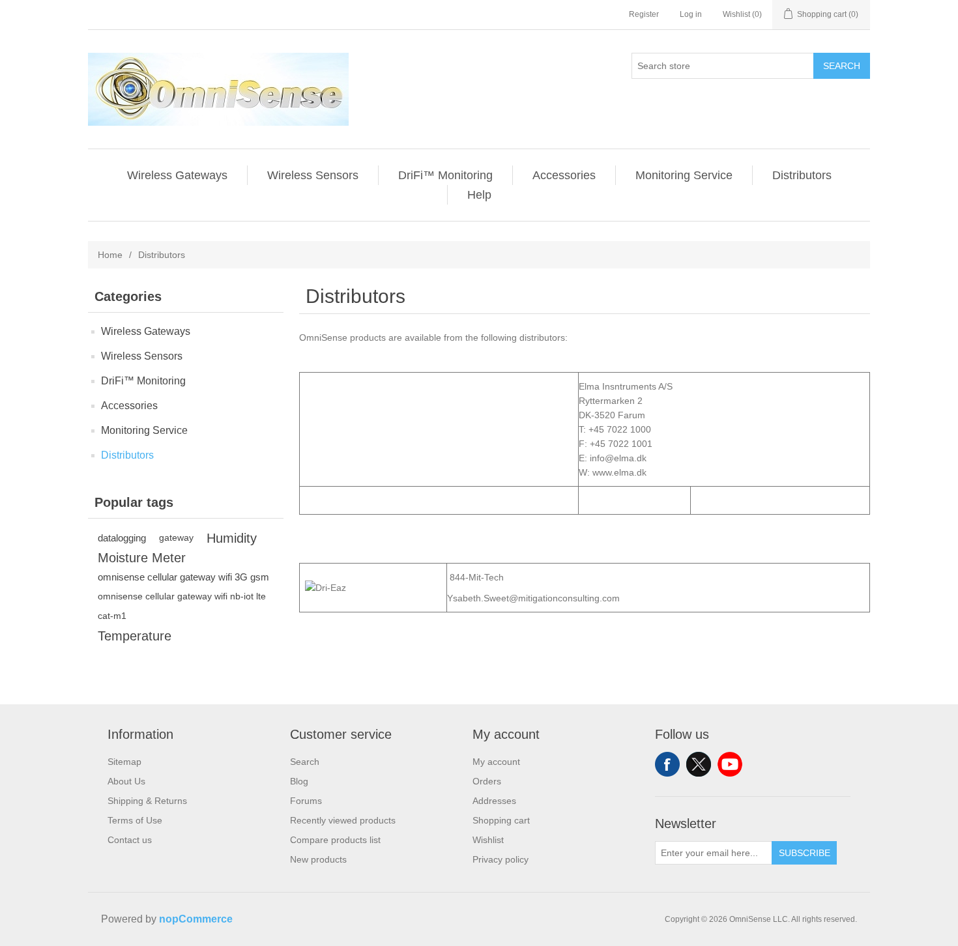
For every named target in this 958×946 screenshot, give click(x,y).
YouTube (730, 764)
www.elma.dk (619, 472)
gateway (176, 538)
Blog (299, 781)
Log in (691, 14)
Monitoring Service (684, 175)
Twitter (698, 764)
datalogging (122, 537)
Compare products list (335, 840)
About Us (126, 781)
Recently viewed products (343, 820)
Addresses (494, 801)
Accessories (564, 175)
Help (479, 194)
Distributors (802, 175)
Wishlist (488, 840)
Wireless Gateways (177, 175)
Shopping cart (501, 820)
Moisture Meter (142, 558)
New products (318, 859)
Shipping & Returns (147, 801)
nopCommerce (196, 918)
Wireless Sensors (312, 175)
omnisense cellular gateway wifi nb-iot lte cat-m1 (182, 606)
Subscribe (804, 853)
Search (841, 66)
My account (496, 761)
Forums (306, 801)
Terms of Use (135, 820)
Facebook (667, 764)
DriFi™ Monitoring (445, 175)
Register (644, 14)
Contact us (130, 840)
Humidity (232, 538)
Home (110, 255)
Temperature (134, 636)
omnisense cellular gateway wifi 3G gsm (183, 576)
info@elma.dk (618, 458)
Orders (486, 781)
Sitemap (124, 761)
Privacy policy (500, 859)
